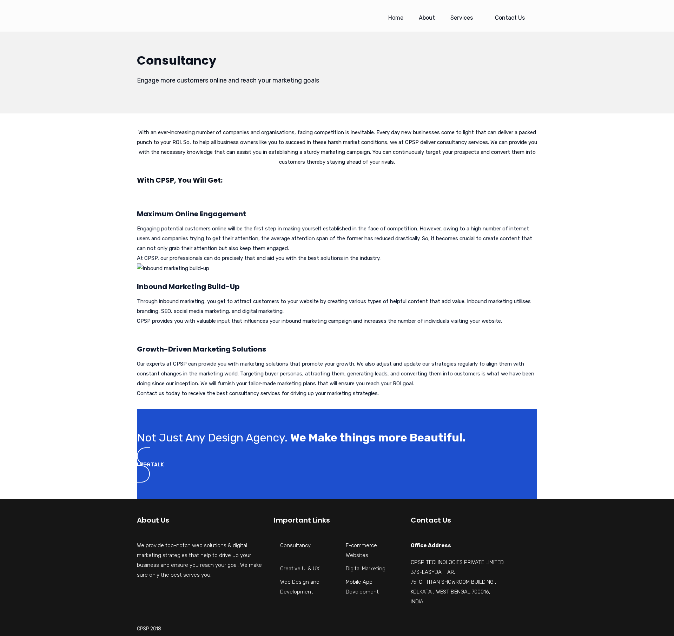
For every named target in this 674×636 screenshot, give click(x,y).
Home (395, 17)
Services (461, 17)
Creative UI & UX (299, 568)
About (427, 17)
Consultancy (295, 545)
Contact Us (510, 17)
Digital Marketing (365, 568)
